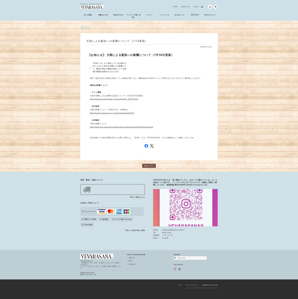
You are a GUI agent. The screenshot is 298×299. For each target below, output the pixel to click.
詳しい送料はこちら (138, 197)
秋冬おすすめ (118, 15)
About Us (185, 6)
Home (175, 6)
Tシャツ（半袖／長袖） (134, 16)
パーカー (149, 15)
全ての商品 (88, 15)
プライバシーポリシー (192, 285)
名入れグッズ (179, 15)
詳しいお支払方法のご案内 (136, 230)
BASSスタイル (210, 15)
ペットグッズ (164, 15)
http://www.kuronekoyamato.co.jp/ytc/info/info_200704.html (114, 99)
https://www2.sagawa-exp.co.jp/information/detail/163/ (112, 113)
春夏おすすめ (103, 15)
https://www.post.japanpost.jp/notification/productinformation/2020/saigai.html (121, 127)
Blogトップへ (149, 166)
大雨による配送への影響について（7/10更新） (117, 41)
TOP (180, 285)
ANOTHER (195, 15)
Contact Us (132, 264)
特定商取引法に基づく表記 (210, 285)
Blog (196, 6)
